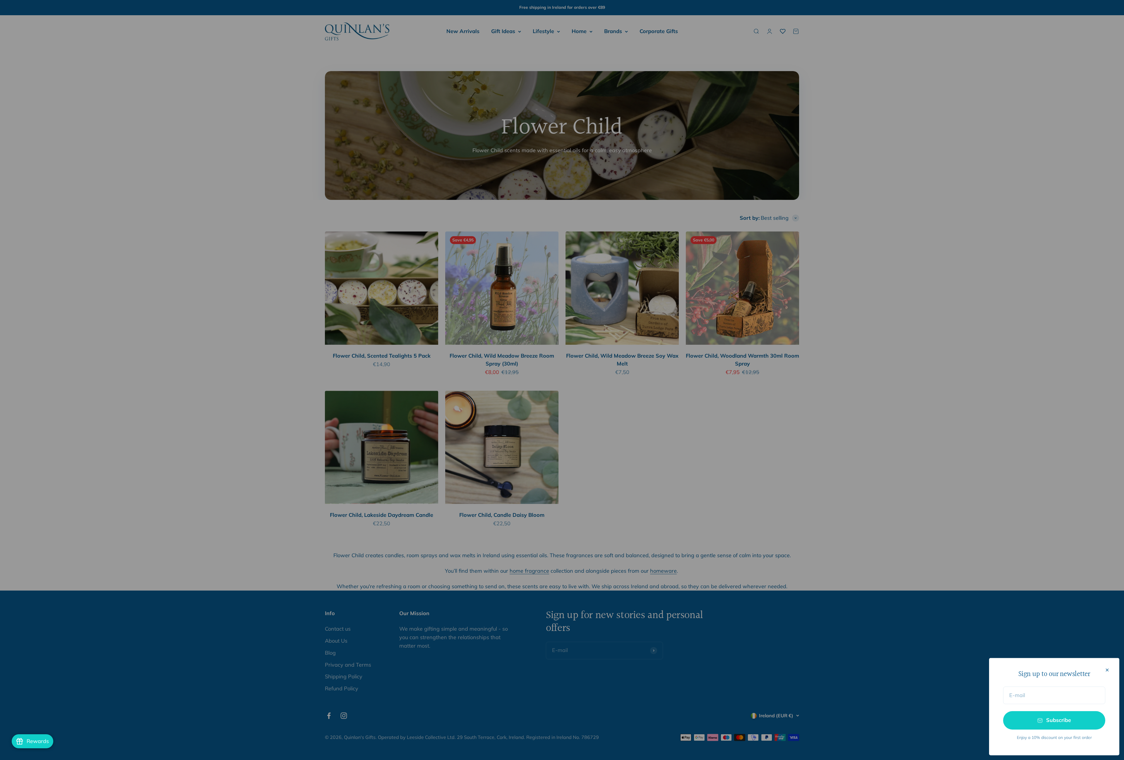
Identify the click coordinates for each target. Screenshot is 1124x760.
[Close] (1107, 670)
